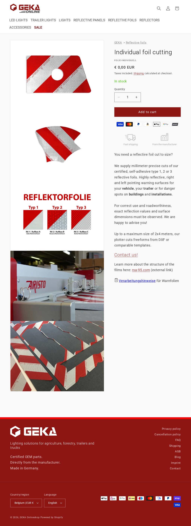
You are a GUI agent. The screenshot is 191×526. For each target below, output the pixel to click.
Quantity (119, 89)
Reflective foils (136, 42)
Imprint (176, 463)
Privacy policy (171, 429)
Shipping (139, 73)
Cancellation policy (167, 434)
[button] (158, 8)
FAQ (178, 440)
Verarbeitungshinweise (137, 281)
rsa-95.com (141, 270)
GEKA (118, 42)
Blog (178, 457)
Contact (175, 468)
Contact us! (126, 254)
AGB (178, 451)
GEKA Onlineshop (30, 517)
